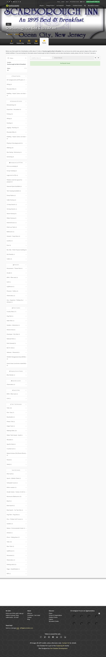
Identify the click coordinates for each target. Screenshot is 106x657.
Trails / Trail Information (16, 404)
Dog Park (10, 316)
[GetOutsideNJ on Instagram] (18, 1)
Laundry (10, 240)
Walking (10, 147)
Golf (9, 282)
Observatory (11, 295)
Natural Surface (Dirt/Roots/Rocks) (16, 454)
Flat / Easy (10, 412)
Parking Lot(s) (11, 564)
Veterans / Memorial (13, 352)
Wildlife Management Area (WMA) (16, 357)
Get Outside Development (58, 648)
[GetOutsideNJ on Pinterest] (11, 1)
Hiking (9, 84)
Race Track (10, 546)
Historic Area (11, 329)
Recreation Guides (93, 5)
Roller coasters (11, 487)
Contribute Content (75, 1)
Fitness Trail (11, 421)
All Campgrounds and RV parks (16, 80)
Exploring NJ (60, 646)
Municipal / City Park (13, 334)
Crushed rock (11, 448)
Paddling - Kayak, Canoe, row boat (16, 94)
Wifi (9, 573)
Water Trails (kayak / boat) (14, 435)
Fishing (10, 114)
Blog (28, 619)
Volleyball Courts (12, 483)
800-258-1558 (19, 34)
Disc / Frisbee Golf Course (15, 519)
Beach (9, 501)
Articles (63, 1)
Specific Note (11, 444)
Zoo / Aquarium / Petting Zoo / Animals (15, 301)
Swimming (10, 156)
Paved (9, 459)
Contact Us (65, 643)
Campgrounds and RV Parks (16, 162)
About (67, 1)
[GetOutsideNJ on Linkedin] (20, 1)
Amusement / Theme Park (14, 268)
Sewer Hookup (11, 213)
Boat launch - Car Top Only (15, 510)
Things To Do (50, 5)
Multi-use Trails (12, 227)
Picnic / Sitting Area (13, 537)
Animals (10, 532)
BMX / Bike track (12, 277)
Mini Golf (10, 473)
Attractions (16, 264)
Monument (10, 555)
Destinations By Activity (16, 101)
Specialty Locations (16, 380)
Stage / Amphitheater (13, 569)
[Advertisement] (53, 592)
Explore (51, 619)
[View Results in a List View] (95, 57)
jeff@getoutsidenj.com (26, 628)
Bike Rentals (11, 375)
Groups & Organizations (55, 615)
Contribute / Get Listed (33, 615)
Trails (9, 408)
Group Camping (12, 170)
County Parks (11, 311)
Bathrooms (10, 231)
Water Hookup (11, 218)
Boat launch (11, 505)
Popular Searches (16, 76)
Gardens (10, 523)
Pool (9, 245)
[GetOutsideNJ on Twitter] (9, 1)
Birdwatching (11, 105)
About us (29, 613)
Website (10, 34)
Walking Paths (12, 430)
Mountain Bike (11, 89)
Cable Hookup (11, 200)
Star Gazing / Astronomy (14, 152)
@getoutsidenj (90, 610)
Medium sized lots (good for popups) (14, 181)
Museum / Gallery (12, 291)
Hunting (10, 123)
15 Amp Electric (12, 204)
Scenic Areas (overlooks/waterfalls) (16, 364)
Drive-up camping (12, 166)
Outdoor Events (77, 5)
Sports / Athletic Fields (14, 478)
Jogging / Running (13, 127)
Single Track (11, 426)
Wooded (10, 439)
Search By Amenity (16, 470)
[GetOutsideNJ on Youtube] (57, 637)
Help (8, 24)
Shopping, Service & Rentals (16, 371)
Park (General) (11, 343)
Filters (11, 58)
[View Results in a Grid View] (98, 57)
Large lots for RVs (12, 175)
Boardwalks (11, 417)
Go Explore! (59, 5)
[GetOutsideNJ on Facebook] (7, 1)
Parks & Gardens (16, 307)
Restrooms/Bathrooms (14, 496)
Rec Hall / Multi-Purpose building (16, 250)
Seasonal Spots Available (14, 186)
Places (41, 5)
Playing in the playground (15, 143)
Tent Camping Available (14, 191)
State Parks (10, 320)
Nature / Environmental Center (16, 528)
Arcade (9, 273)
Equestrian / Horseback (14, 109)
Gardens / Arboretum (13, 325)
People (68, 5)
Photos (58, 1)
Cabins (9, 259)
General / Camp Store (13, 236)
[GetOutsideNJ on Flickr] (13, 1)
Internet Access (11, 222)
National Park (11, 338)
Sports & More (16, 390)
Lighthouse (10, 286)
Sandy (9, 464)
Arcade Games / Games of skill (16, 492)
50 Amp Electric (12, 209)
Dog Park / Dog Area (13, 514)
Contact (83, 1)
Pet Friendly (11, 254)
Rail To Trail (10, 348)
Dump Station (11, 195)
